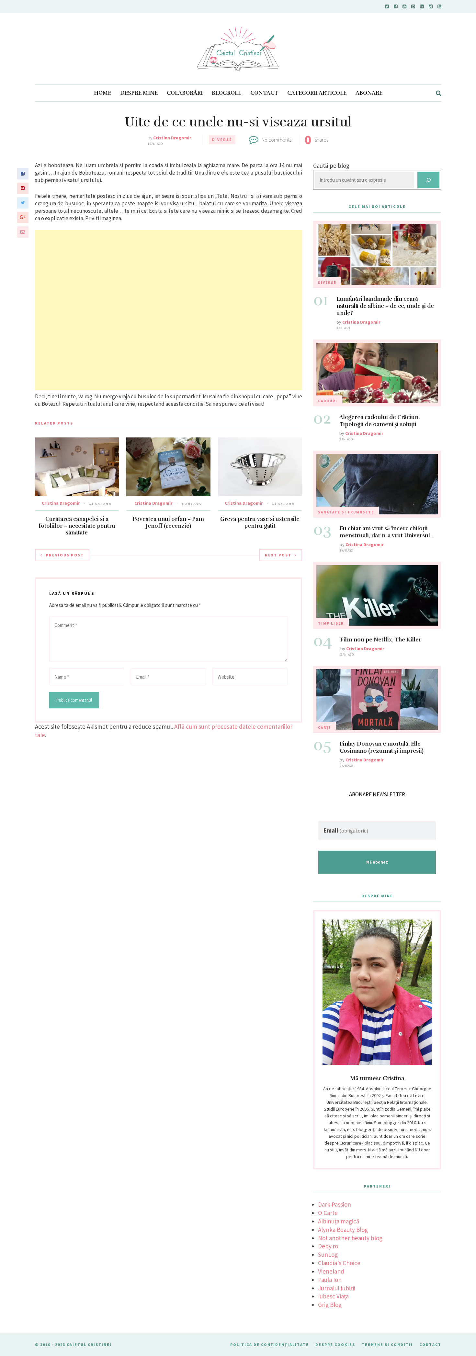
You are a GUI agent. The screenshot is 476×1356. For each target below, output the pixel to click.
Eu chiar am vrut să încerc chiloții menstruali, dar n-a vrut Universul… (387, 532)
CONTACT (264, 93)
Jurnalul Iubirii (336, 1288)
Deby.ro (328, 1246)
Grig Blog (330, 1304)
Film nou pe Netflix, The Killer (380, 639)
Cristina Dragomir (172, 138)
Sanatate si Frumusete (346, 512)
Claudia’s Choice (339, 1263)
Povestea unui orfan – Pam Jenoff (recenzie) (168, 522)
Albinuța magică (338, 1221)
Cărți (324, 727)
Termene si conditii (387, 1344)
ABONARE (369, 93)
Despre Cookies (335, 1344)
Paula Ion (330, 1280)
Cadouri (327, 401)
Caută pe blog (331, 165)
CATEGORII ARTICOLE (316, 93)
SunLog (328, 1254)
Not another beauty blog (350, 1238)
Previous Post (65, 555)
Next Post (278, 555)
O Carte (328, 1213)
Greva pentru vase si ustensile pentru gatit (260, 522)
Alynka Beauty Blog (343, 1229)
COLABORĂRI (185, 93)
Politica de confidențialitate (269, 1344)
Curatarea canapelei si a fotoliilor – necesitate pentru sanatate (77, 526)
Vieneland (331, 1271)
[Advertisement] (168, 310)
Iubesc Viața (333, 1296)
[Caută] (428, 180)
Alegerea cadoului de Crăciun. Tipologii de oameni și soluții (379, 421)
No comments (276, 139)
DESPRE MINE (139, 93)
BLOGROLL (226, 93)
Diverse (222, 139)
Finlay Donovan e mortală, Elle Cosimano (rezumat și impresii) (382, 747)
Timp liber (331, 623)
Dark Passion (334, 1204)
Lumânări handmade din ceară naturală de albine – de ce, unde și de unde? (385, 306)
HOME (102, 93)
